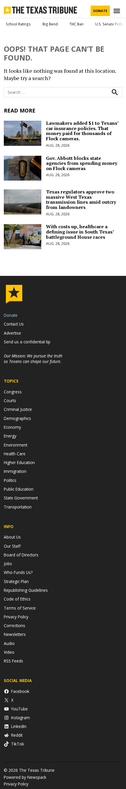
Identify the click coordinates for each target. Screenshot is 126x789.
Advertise (12, 333)
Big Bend (50, 24)
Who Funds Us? (18, 572)
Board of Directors (21, 555)
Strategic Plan (16, 581)
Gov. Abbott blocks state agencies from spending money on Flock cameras (81, 163)
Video (9, 652)
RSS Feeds (13, 661)
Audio (9, 643)
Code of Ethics (17, 599)
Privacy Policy (16, 617)
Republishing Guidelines (26, 590)
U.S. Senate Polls (109, 24)
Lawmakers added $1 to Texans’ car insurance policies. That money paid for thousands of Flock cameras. (82, 131)
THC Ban (76, 24)
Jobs (8, 563)
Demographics (17, 418)
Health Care (14, 453)
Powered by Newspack (25, 777)
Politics (10, 480)
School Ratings (18, 24)
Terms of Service (20, 608)
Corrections (14, 625)
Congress (13, 391)
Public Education (18, 489)
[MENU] (117, 11)
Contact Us (14, 324)
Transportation (18, 507)
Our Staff (12, 546)
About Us (12, 537)
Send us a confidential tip (27, 342)
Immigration (15, 471)
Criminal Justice (18, 409)
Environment (15, 445)
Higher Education (19, 462)
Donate (100, 10)
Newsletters (15, 634)
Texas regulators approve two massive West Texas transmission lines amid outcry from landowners (81, 199)
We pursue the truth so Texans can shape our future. (33, 358)
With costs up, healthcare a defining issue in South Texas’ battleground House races (80, 231)
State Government (21, 498)
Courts (10, 400)
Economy (12, 427)
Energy (10, 436)
